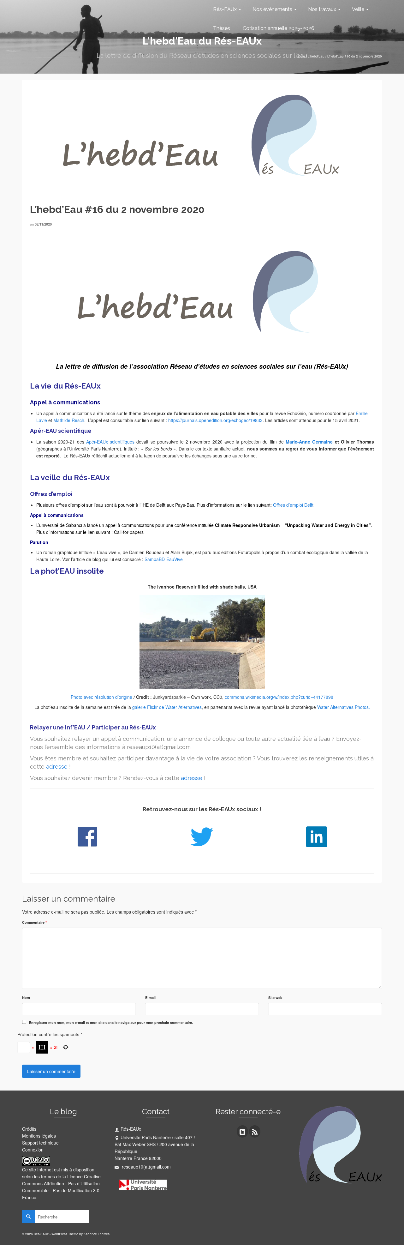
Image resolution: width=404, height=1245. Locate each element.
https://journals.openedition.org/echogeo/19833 (215, 420)
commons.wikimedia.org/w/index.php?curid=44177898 (279, 697)
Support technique (40, 1142)
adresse (57, 766)
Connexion (33, 1149)
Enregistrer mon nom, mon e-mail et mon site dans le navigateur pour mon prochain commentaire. (111, 1022)
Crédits (29, 1129)
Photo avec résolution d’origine (101, 697)
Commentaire (34, 922)
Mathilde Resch (68, 420)
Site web (275, 997)
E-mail (150, 997)
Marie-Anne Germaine (309, 441)
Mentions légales (39, 1136)
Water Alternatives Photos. (343, 707)
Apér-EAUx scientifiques (109, 441)
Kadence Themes (97, 1234)
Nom (26, 997)
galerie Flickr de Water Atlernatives (167, 707)
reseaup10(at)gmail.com (146, 1166)
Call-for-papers (129, 532)
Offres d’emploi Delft (293, 505)
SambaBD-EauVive (164, 559)
